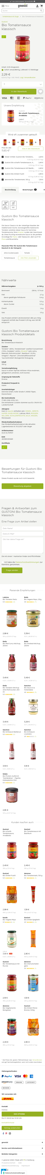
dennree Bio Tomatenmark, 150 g (17, 179)
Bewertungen (29, 190)
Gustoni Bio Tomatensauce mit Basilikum (20, 168)
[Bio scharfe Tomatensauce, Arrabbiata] (13, 142)
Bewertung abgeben (22, 486)
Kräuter (21, 232)
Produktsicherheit (8, 1163)
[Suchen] (41, 11)
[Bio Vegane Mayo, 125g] (33, 618)
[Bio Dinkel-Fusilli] (31, 142)
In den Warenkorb (19, 92)
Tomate (27, 253)
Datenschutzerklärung (10, 1166)
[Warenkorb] (41, 6)
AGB (20, 1163)
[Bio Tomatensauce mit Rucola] (12, 983)
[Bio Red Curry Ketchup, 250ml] (12, 663)
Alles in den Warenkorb (31, 149)
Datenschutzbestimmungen (27, 562)
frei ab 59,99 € (29, 1)
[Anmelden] (37, 6)
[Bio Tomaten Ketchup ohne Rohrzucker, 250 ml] (12, 707)
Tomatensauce (9, 258)
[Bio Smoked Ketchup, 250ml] (33, 663)
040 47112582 (22, 1114)
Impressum (26, 1166)
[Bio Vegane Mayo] (12, 939)
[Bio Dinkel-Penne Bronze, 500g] (33, 1027)
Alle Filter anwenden (28, 258)
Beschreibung (10, 190)
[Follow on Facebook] (3, 1133)
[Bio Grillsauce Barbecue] (12, 751)
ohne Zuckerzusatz (11, 253)
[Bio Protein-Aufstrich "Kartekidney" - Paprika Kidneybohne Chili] (12, 795)
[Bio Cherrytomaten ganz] (33, 983)
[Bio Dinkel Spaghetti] (33, 939)
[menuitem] (37, 6)
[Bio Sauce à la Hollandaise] (33, 707)
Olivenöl (24, 351)
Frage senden (12, 570)
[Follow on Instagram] (9, 1133)
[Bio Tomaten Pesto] (12, 618)
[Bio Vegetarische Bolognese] (12, 1027)
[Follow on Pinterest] (6, 1133)
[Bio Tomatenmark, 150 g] (40, 142)
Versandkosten (37, 1060)
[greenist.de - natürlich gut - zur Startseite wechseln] (23, 5)
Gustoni (5, 22)
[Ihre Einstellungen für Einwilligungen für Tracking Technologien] (14, 1173)
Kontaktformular (8, 1123)
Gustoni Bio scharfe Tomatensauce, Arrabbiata (20, 162)
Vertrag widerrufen (12, 1128)
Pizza (4, 239)
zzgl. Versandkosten (27, 77)
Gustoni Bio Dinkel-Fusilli (14, 174)
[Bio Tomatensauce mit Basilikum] (22, 142)
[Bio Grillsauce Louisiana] (33, 751)
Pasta (15, 237)
